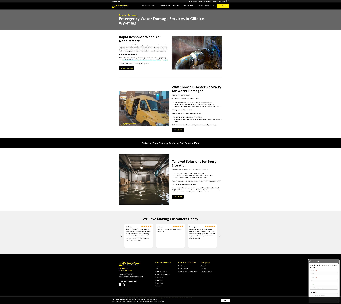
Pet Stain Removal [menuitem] (204, 6)
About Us (204, 266)
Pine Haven (149, 60)
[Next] (219, 235)
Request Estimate (207, 271)
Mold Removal (183, 268)
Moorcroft (135, 60)
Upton (158, 60)
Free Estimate (223, 6)
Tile (156, 268)
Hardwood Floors (161, 271)
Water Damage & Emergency (187, 271)
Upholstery (159, 277)
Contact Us (204, 268)
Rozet (154, 60)
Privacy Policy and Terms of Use (153, 301)
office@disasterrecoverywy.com (133, 277)
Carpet (157, 266)
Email (311, 285)
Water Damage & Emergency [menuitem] (169, 6)
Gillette (125, 60)
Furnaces (158, 286)
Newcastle (142, 60)
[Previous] (121, 235)
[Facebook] (226, 1)
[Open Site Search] (214, 6)
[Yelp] (229, 1)
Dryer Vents (159, 283)
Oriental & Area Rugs (162, 274)
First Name (313, 271)
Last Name (313, 278)
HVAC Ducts (159, 280)
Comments (313, 292)
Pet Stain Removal (184, 266)
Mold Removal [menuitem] (188, 6)
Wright (165, 60)
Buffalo (129, 60)
